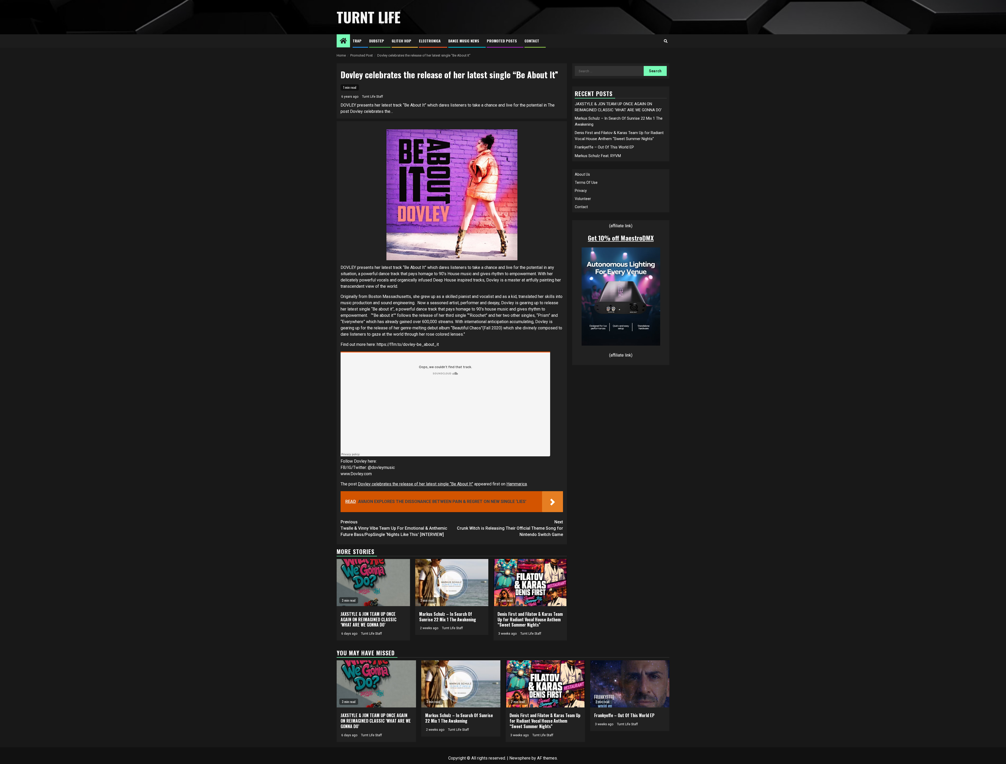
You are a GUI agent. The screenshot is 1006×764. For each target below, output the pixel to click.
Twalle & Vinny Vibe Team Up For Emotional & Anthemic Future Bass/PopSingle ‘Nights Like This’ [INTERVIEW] (394, 528)
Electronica (430, 40)
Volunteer (583, 199)
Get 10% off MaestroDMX (621, 237)
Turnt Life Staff (372, 96)
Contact (531, 40)
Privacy (581, 191)
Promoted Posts (502, 40)
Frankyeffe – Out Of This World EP (604, 147)
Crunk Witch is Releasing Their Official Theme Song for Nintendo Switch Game (510, 528)
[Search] (665, 41)
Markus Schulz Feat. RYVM (598, 155)
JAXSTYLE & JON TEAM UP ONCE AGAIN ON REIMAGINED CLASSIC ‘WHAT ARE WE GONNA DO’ (368, 619)
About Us (582, 174)
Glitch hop (401, 40)
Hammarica (516, 483)
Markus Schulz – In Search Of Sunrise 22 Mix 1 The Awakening (447, 617)
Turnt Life (369, 17)
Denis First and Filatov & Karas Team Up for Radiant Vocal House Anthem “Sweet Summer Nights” (530, 619)
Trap (357, 40)
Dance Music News (463, 40)
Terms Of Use (586, 182)
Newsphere (520, 758)
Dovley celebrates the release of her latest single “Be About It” (415, 483)
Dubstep (376, 40)
